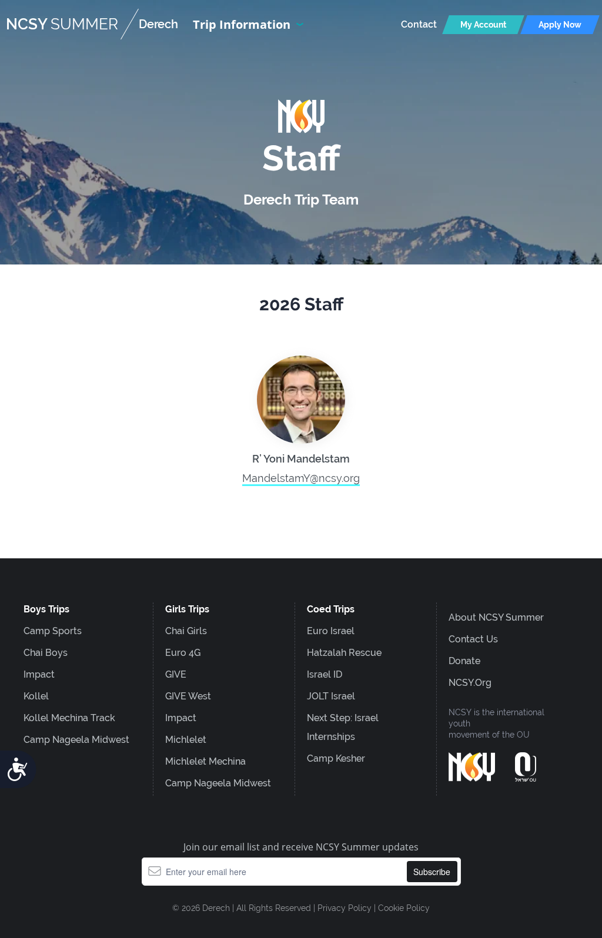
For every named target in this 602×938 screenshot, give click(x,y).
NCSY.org (470, 682)
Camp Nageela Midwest (76, 739)
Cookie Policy (404, 908)
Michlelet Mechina (205, 761)
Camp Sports (53, 630)
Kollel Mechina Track (69, 717)
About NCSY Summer (496, 617)
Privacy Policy (344, 908)
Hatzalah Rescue (344, 652)
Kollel (36, 696)
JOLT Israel (331, 696)
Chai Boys (46, 652)
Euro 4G (182, 652)
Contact (419, 24)
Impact (39, 674)
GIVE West (188, 696)
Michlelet (185, 739)
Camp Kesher (336, 758)
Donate (464, 660)
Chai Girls (186, 630)
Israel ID (324, 674)
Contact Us (473, 639)
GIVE (175, 674)
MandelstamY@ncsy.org (301, 478)
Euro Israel (330, 630)
